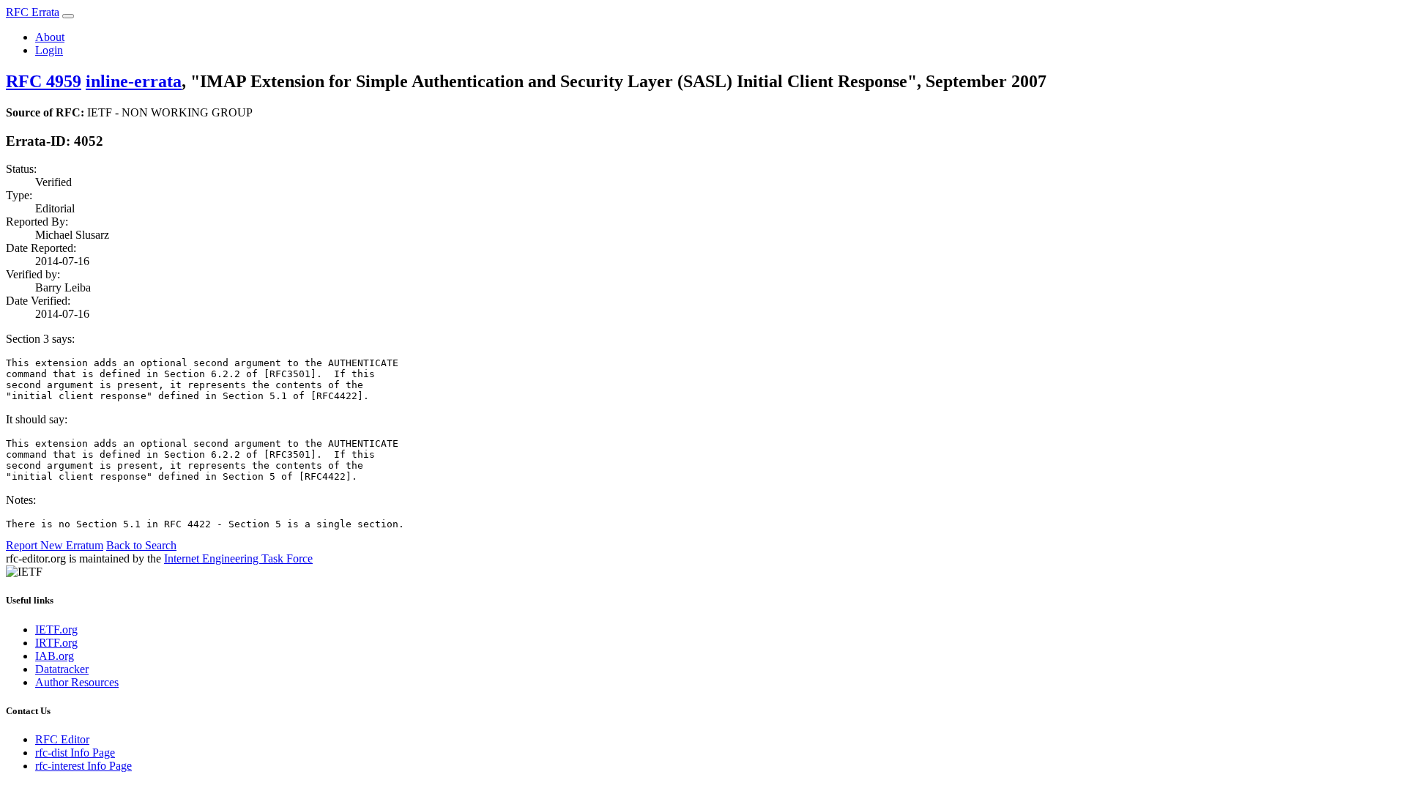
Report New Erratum (54, 545)
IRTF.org (56, 642)
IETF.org (56, 629)
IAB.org (54, 656)
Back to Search (141, 545)
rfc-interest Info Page (83, 766)
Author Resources (77, 682)
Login (49, 50)
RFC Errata (32, 12)
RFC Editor (62, 739)
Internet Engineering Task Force (238, 558)
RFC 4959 (43, 81)
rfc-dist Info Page (75, 752)
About (49, 37)
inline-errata (134, 81)
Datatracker (62, 669)
